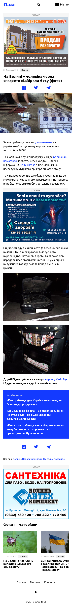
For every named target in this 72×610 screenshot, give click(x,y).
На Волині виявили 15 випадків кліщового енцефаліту (18, 563)
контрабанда (57, 459)
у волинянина (43, 142)
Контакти (49, 582)
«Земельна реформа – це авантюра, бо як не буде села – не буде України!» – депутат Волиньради (35, 414)
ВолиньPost (27, 164)
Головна (21, 582)
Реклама (35, 582)
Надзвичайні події (32, 459)
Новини (24, 70)
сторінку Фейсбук (55, 379)
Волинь (17, 459)
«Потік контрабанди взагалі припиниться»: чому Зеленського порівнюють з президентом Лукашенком (36, 429)
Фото (46, 459)
